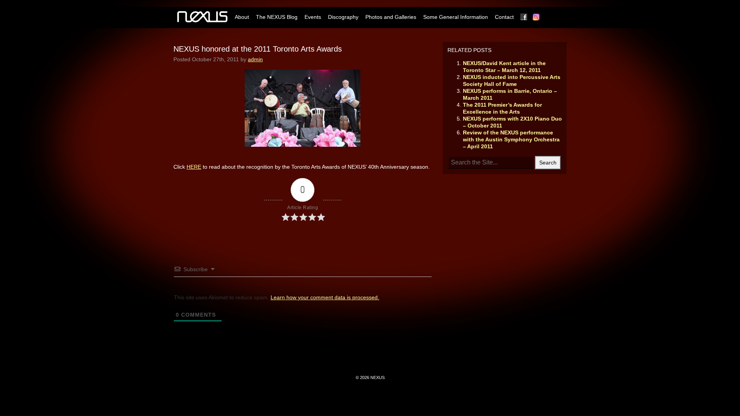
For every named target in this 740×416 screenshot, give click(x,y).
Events (312, 17)
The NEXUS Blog (277, 17)
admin (255, 59)
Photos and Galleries (390, 17)
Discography (343, 17)
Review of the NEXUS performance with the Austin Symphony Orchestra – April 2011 (511, 139)
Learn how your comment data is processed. (325, 297)
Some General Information (455, 17)
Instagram (536, 17)
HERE (194, 167)
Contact (504, 17)
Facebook (524, 17)
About (242, 17)
